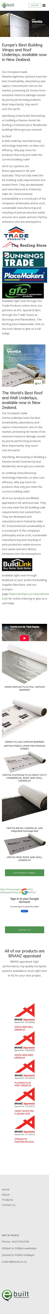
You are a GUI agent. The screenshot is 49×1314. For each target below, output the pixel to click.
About (6, 1194)
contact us (24, 930)
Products (7, 1199)
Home (5, 1189)
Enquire (35, 5)
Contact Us (8, 1205)
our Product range (24, 873)
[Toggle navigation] (44, 5)
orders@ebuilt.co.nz (14, 1261)
